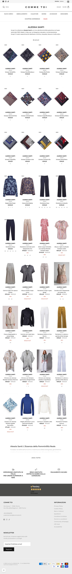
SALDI (45, 19)
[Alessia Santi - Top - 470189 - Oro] (61, 273)
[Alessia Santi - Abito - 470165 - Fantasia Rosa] (44, 230)
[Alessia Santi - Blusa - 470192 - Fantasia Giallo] (61, 230)
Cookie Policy (58, 508)
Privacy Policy (58, 506)
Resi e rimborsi (59, 511)
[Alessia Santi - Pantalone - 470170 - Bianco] (61, 361)
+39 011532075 (8, 513)
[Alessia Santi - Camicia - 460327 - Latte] (44, 404)
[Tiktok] (8, 1)
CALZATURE (34, 14)
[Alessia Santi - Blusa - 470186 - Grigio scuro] (27, 273)
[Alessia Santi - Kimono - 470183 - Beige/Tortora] (27, 361)
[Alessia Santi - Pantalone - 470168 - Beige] (44, 273)
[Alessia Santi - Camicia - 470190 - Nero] (27, 317)
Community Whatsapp (61, 521)
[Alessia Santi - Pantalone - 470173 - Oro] (27, 230)
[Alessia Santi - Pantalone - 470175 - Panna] (44, 317)
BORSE (44, 14)
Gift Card (57, 524)
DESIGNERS (64, 14)
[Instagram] (5, 1)
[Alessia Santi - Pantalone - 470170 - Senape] (61, 317)
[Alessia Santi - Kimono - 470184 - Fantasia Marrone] (10, 361)
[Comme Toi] (36, 7)
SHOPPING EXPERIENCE (32, 19)
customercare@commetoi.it (12, 515)
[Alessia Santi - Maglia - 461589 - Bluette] (27, 404)
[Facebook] (3, 1)
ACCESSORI (53, 14)
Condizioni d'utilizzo (60, 516)
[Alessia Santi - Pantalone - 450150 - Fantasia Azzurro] (61, 404)
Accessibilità (58, 527)
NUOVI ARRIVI (8, 14)
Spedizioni (57, 514)
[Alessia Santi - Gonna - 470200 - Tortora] (10, 273)
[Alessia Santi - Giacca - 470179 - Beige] (10, 317)
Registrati (9, 549)
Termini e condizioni (60, 519)
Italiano (61, 1)
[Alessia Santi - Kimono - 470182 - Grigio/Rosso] (44, 361)
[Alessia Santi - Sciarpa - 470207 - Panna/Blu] (10, 404)
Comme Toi (10, 563)
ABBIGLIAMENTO (22, 14)
